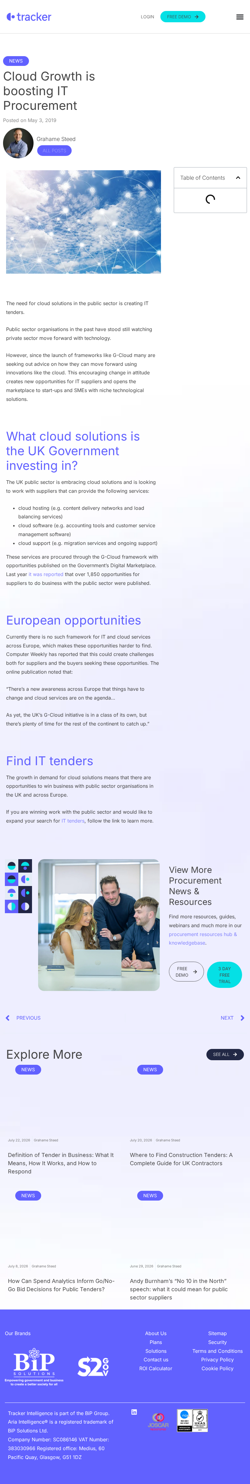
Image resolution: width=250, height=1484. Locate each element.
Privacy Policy (217, 1359)
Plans (156, 1342)
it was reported (46, 574)
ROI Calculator (155, 1368)
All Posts (54, 150)
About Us (155, 1333)
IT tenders (73, 821)
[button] (238, 177)
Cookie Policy (218, 1368)
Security (217, 1342)
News (16, 61)
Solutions (155, 1351)
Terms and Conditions (217, 1351)
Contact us (156, 1359)
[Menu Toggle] (240, 17)
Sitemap (217, 1333)
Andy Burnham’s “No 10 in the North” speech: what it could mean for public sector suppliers (179, 1289)
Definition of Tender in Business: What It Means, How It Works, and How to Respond (61, 1163)
